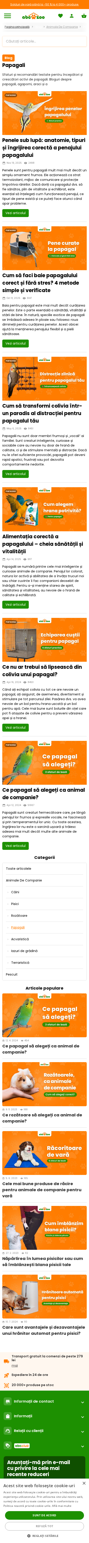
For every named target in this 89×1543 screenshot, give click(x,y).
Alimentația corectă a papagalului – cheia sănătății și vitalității (42, 544)
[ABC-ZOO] (33, 15)
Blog (38, 27)
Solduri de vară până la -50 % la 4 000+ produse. (44, 4)
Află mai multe (61, 1506)
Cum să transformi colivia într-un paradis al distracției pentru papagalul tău (42, 413)
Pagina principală (17, 27)
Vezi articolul (15, 213)
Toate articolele (18, 868)
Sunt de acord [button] (44, 1515)
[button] (45, 1536)
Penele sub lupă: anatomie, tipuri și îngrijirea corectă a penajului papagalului (43, 148)
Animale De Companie (62, 27)
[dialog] (44, 1511)
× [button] (84, 1483)
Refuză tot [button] (44, 1526)
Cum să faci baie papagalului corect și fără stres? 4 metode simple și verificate (40, 283)
